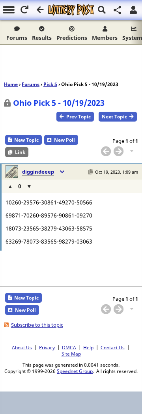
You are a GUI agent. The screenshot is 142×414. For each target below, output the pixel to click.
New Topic (26, 140)
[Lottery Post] (70, 10)
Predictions (71, 37)
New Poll (64, 140)
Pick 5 (50, 84)
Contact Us (113, 347)
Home (11, 84)
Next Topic (114, 116)
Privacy (47, 347)
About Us (22, 347)
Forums (16, 37)
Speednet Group (75, 371)
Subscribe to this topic (37, 324)
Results (42, 37)
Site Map (71, 353)
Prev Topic (78, 116)
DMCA (69, 347)
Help (88, 347)
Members (105, 37)
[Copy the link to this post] (90, 172)
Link (20, 152)
